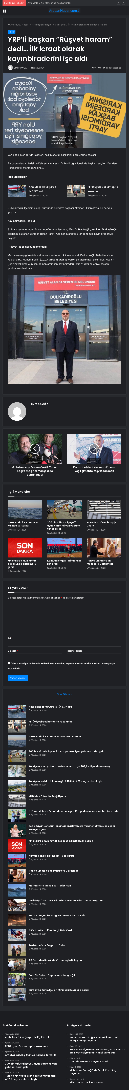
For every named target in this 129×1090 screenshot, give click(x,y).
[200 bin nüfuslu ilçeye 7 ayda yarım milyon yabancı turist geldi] (64, 509)
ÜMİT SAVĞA (20, 68)
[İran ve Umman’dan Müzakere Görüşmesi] (104, 547)
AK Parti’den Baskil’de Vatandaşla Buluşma (55, 960)
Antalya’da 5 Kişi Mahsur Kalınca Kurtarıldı (49, 3)
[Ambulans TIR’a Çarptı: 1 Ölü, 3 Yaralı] (17, 191)
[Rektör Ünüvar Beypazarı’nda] (17, 950)
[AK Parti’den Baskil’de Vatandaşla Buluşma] (17, 965)
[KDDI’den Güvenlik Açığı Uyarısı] (104, 509)
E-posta (13, 650)
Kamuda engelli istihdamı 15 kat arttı (64, 562)
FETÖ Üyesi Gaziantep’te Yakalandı (50, 721)
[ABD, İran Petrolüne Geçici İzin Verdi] (17, 935)
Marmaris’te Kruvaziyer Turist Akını (50, 885)
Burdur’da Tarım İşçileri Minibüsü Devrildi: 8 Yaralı (59, 990)
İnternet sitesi (74, 650)
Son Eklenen (64, 694)
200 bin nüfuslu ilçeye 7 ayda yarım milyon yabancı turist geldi (63, 526)
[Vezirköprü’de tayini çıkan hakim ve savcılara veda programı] (17, 905)
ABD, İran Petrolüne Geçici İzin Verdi (51, 930)
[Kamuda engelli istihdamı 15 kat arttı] (64, 547)
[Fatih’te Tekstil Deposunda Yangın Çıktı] (17, 979)
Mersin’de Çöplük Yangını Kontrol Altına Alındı (57, 915)
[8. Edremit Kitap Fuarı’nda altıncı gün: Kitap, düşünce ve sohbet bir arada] (17, 815)
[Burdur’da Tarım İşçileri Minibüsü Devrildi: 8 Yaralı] (17, 994)
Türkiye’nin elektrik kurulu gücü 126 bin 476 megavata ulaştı (65, 781)
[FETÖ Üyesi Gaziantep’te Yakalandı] (76, 191)
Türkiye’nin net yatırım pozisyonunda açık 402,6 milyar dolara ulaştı (70, 766)
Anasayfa (15, 24)
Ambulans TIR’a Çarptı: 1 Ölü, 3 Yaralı (51, 706)
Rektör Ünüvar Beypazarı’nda (47, 945)
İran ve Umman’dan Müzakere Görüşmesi (100, 562)
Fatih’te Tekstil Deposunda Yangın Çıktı (53, 975)
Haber (25, 24)
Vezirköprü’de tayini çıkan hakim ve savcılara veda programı (66, 900)
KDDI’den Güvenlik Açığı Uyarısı (101, 524)
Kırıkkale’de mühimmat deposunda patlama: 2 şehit (22, 564)
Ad (10, 638)
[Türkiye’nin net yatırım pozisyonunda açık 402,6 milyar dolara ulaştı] (17, 771)
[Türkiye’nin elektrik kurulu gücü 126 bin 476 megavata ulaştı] (17, 786)
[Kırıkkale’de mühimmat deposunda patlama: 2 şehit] (25, 547)
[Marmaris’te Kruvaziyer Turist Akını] (17, 890)
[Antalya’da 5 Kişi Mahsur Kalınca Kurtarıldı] (25, 509)
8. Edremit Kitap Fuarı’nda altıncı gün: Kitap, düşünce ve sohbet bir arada (74, 811)
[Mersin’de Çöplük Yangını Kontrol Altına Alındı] (17, 920)
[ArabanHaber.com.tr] (64, 10)
